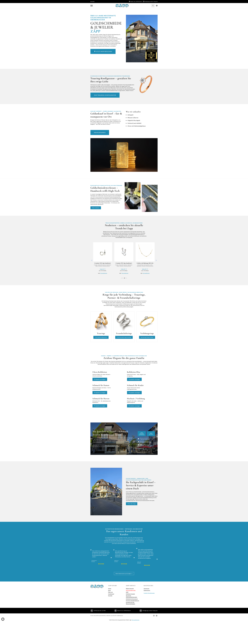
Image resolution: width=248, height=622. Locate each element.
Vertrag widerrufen (131, 590)
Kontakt (92, 1)
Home (109, 588)
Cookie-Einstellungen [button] (149, 593)
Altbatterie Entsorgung (132, 598)
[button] (91, 260)
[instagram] (157, 616)
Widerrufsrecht (130, 588)
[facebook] (154, 616)
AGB (127, 592)
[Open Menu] (91, 6)
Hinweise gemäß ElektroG (132, 600)
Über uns (110, 592)
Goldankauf (111, 594)
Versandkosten (103, 273)
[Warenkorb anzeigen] (157, 5)
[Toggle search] (153, 5)
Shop (109, 590)
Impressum (146, 588)
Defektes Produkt (130, 594)
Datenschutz (147, 590)
